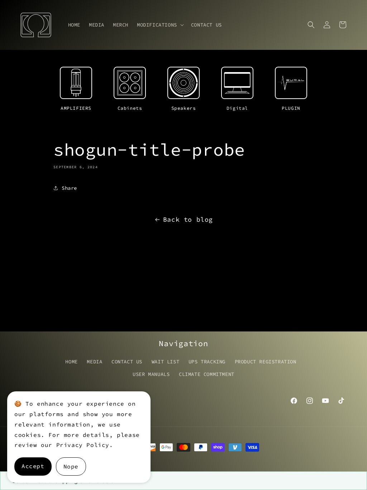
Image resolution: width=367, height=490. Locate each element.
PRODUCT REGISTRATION (265, 361)
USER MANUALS (151, 374)
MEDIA (94, 361)
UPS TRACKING (207, 361)
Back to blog (188, 219)
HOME (71, 361)
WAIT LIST (165, 361)
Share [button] (69, 188)
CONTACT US (126, 361)
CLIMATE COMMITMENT (206, 374)
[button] (160, 24)
